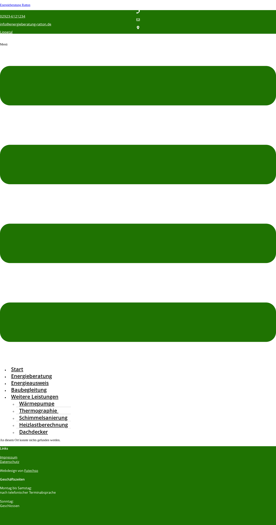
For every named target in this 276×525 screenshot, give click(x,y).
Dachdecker (33, 431)
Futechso (31, 470)
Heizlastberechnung (43, 424)
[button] (138, 202)
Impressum (8, 457)
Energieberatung (31, 375)
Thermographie (38, 410)
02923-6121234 (12, 16)
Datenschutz (9, 462)
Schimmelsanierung (43, 417)
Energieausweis (30, 382)
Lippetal (6, 32)
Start (17, 369)
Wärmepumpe (36, 403)
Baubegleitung (29, 389)
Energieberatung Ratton (15, 5)
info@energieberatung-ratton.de (25, 24)
